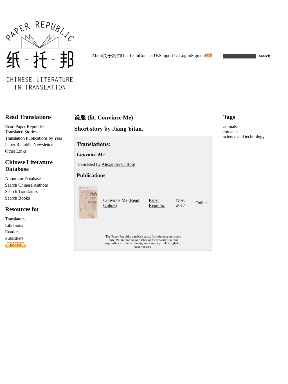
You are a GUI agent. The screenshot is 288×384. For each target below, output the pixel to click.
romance (230, 131)
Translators (14, 218)
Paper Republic (157, 203)
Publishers (14, 238)
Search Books (17, 198)
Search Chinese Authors (26, 185)
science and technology (244, 136)
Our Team (130, 55)
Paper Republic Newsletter (29, 144)
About (97, 55)
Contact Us (149, 55)
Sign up (198, 55)
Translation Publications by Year (33, 138)
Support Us (169, 55)
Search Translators (21, 191)
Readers (12, 231)
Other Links (15, 151)
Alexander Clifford (118, 164)
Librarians (14, 225)
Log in (185, 55)
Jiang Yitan (127, 128)
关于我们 (112, 55)
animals (230, 126)
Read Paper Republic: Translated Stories (24, 129)
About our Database (23, 178)
